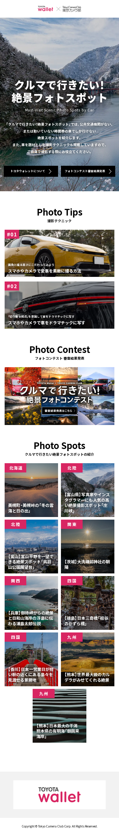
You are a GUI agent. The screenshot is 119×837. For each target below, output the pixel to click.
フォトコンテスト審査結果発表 (85, 171)
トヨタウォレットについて (27, 171)
